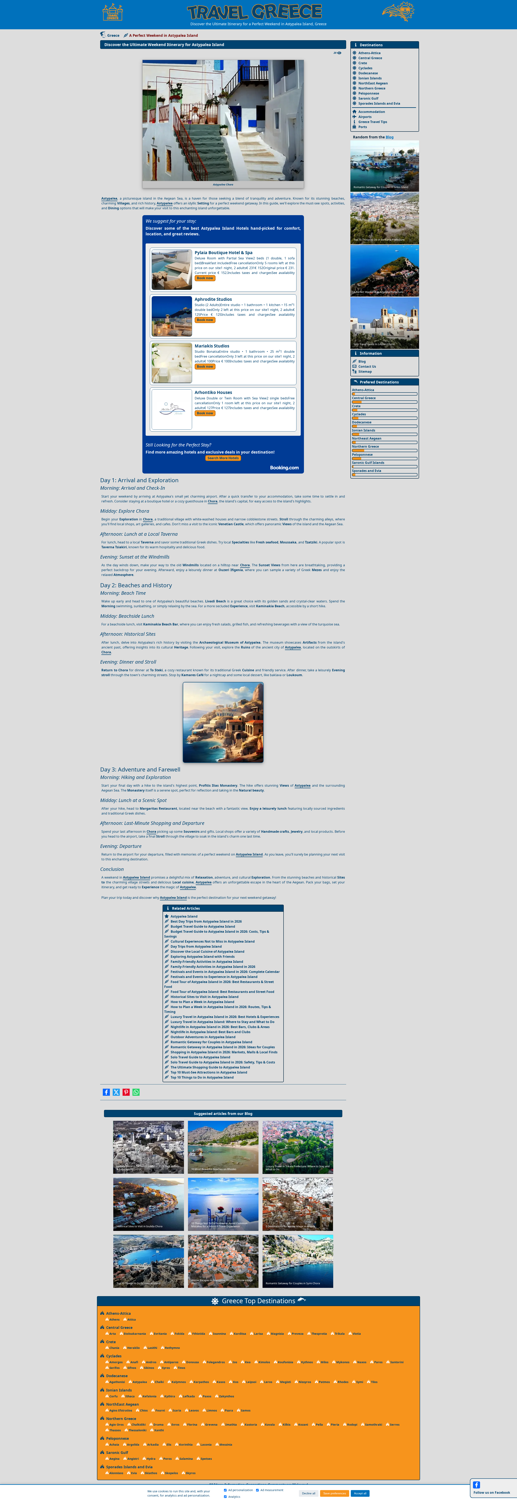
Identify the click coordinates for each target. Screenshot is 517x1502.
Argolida (132, 1444)
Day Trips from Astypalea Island (196, 946)
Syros (165, 1368)
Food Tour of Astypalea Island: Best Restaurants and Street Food (222, 991)
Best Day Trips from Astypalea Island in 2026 (206, 921)
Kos (235, 1382)
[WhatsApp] (136, 1093)
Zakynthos (226, 1396)
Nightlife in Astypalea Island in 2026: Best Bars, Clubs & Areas (220, 1027)
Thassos (115, 1430)
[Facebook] (106, 1093)
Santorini (397, 1362)
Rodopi (351, 1424)
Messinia (225, 1444)
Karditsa (239, 1334)
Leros (267, 1382)
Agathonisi (117, 1382)
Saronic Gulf (368, 98)
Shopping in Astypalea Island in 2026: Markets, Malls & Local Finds (224, 1052)
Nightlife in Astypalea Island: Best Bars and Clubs (210, 1032)
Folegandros (215, 1362)
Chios (143, 1410)
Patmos (324, 1382)
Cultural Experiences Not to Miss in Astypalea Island (213, 941)
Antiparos (170, 1362)
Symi (359, 1382)
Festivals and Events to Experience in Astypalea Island (214, 977)
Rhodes (342, 1382)
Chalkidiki (138, 1424)
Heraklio (133, 1348)
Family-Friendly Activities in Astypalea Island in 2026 (213, 966)
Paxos (206, 1396)
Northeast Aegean (366, 438)
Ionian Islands (370, 78)
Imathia (231, 1424)
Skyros (190, 1473)
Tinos (181, 1368)
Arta (112, 1334)
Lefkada (188, 1396)
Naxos (361, 1362)
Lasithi (152, 1348)
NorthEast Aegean (373, 83)
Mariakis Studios (212, 346)
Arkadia (152, 1444)
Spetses (206, 1459)
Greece (113, 35)
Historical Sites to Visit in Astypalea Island (205, 997)
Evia (133, 1473)
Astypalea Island (249, 854)
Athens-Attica (369, 53)
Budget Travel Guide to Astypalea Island (203, 926)
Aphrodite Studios (213, 299)
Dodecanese (368, 73)
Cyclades (365, 68)
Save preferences (334, 1493)
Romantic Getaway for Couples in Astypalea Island (211, 1042)
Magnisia (277, 1334)
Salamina (186, 1459)
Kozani (302, 1424)
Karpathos (201, 1382)
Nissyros (304, 1382)
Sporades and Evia (366, 470)
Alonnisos (116, 1473)
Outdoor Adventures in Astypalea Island (203, 1037)
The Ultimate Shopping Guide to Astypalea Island (210, 1067)
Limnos (211, 1410)
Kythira (169, 1396)
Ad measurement (272, 1490)
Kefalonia (149, 1396)
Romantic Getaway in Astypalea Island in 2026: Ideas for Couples (223, 1047)
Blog (248, 1113)
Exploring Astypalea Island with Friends (203, 956)
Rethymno (172, 1348)
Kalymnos (178, 1382)
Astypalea (109, 198)
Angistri (133, 1459)
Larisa (258, 1334)
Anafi (134, 1362)
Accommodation (371, 111)
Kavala (269, 1424)
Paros (377, 1362)
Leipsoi (250, 1382)
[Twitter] (116, 1093)
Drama (158, 1424)
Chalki (159, 1382)
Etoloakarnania (134, 1334)
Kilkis (286, 1424)
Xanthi (158, 1430)
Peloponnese (368, 93)
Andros (150, 1362)
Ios (234, 1362)
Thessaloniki (137, 1430)
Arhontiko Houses (213, 392)
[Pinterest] (126, 1093)
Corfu (113, 1396)
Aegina (114, 1459)
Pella (319, 1424)
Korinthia (185, 1444)
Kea (247, 1362)
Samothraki (373, 1424)
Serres (394, 1424)
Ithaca (130, 1396)
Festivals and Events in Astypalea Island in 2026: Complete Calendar (225, 971)
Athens (114, 1319)
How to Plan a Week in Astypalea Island (202, 1002)
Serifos (114, 1368)
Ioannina (219, 1334)
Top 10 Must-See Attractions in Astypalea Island (209, 1072)
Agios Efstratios (120, 1410)
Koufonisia (285, 1362)
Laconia (206, 1444)
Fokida (179, 1334)
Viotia (356, 1334)
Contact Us (367, 366)
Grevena (211, 1424)
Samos (245, 1410)
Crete (362, 63)
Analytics (234, 1497)
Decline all (308, 1493)
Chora (213, 501)
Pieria (334, 1424)
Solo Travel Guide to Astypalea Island (200, 1057)
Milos (324, 1362)
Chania (114, 1348)
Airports (365, 117)
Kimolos (264, 1362)
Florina (191, 1424)
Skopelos (171, 1473)
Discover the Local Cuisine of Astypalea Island (207, 951)
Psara (228, 1410)
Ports (362, 127)
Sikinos (148, 1368)
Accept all (360, 1493)
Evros (175, 1424)
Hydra (151, 1459)
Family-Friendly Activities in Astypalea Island (207, 961)
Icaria (176, 1410)
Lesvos (193, 1410)
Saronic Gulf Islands (368, 462)
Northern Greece (371, 88)
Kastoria (250, 1424)
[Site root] (115, 12)
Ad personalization (240, 1490)
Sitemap (365, 371)
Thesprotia (319, 1334)
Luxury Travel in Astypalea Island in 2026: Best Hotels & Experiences (225, 1017)
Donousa (192, 1362)
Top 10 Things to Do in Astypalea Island (202, 1077)
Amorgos (116, 1362)
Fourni (160, 1410)
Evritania (160, 1334)
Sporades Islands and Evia (379, 103)
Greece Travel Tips (372, 122)
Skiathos (150, 1473)
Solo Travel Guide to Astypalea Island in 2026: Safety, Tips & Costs (223, 1062)
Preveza (297, 1334)
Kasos (220, 1382)
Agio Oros (116, 1424)
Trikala (339, 1334)
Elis (168, 1444)
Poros (167, 1459)
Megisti (285, 1382)
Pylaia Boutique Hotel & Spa (224, 252)
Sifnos (131, 1368)
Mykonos (342, 1362)
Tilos (373, 1382)
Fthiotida (198, 1334)
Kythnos (306, 1362)
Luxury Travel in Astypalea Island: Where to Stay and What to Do (222, 1022)
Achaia (114, 1444)
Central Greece (370, 58)
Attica (131, 1319)
